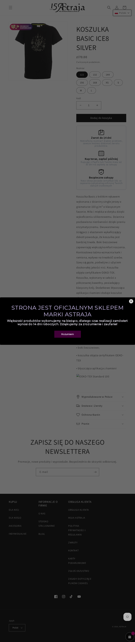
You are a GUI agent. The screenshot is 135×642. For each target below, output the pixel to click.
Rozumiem (67, 334)
